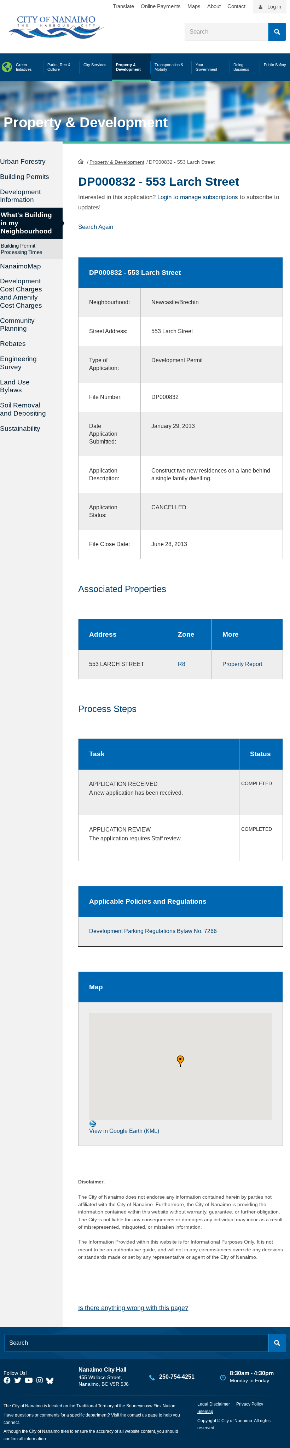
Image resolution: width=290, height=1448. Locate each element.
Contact (236, 6)
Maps (194, 6)
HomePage (80, 161)
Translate (123, 6)
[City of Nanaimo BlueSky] (51, 1380)
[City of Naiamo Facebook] (7, 1380)
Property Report (242, 664)
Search (277, 32)
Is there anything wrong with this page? (133, 1307)
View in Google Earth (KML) (124, 1131)
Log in (274, 7)
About (214, 6)
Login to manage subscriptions (197, 197)
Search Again (95, 227)
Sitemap (205, 1411)
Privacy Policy (249, 1404)
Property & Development (116, 162)
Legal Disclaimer (213, 1404)
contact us (137, 1415)
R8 (181, 664)
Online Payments (161, 6)
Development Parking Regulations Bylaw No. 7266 (153, 931)
